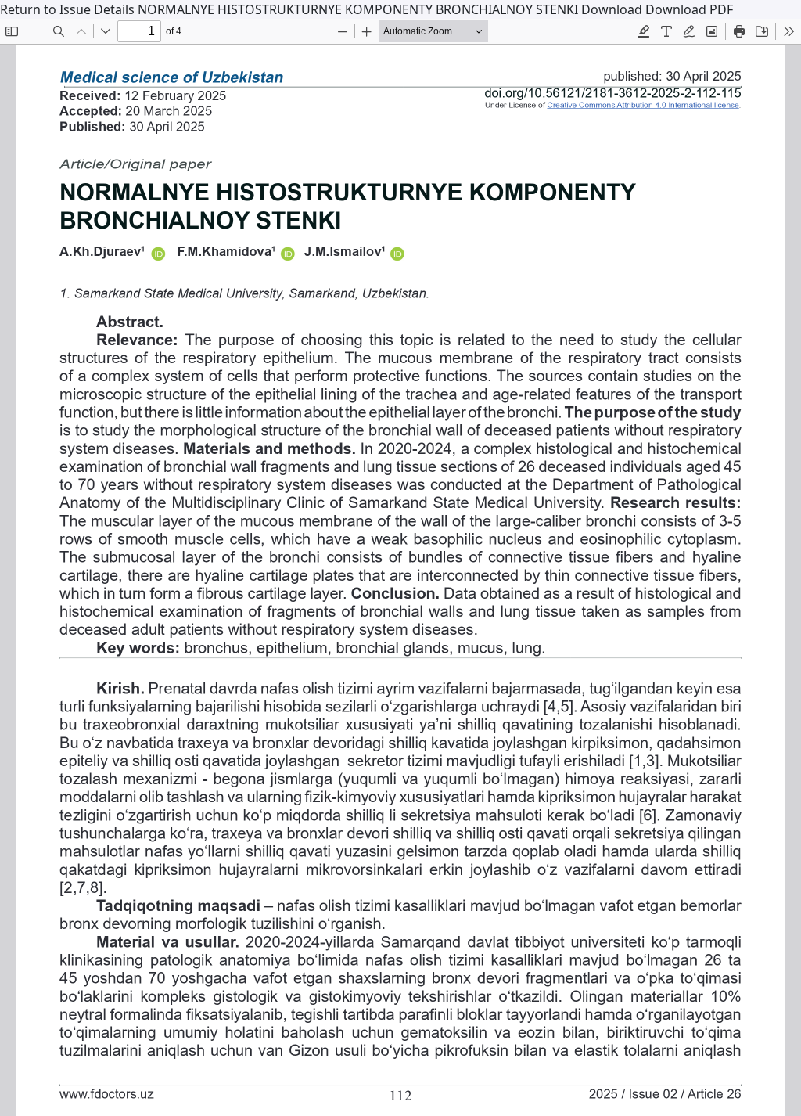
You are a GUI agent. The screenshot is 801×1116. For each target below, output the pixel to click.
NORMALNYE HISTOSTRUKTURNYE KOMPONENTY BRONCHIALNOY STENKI (359, 9)
